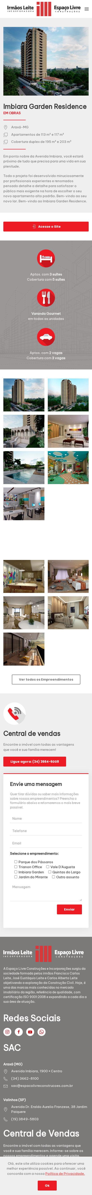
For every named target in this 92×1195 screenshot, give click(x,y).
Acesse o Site (49, 226)
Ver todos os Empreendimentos (46, 679)
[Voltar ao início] (44, 9)
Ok (47, 1185)
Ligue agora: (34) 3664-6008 (34, 761)
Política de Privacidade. (65, 1173)
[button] (87, 9)
